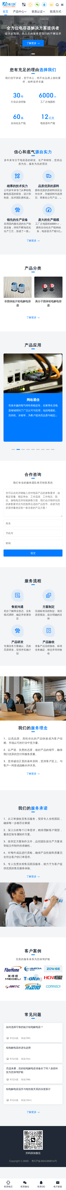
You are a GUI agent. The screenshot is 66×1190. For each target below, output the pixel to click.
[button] (13, 449)
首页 (5, 11)
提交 (33, 552)
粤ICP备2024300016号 (44, 1160)
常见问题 (14, 1038)
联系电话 (8, 1184)
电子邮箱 (58, 1184)
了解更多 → (33, 43)
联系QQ (41, 1184)
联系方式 (57, 11)
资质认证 (38, 11)
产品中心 (20, 11)
